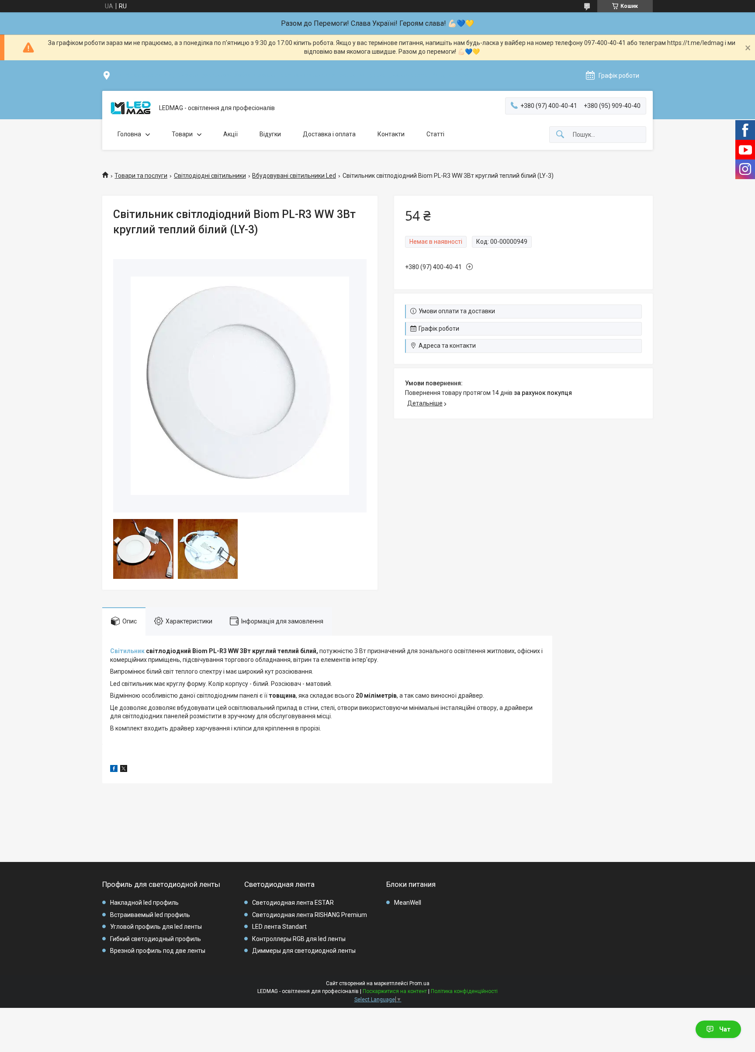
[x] (123, 769)
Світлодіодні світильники (210, 175)
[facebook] (114, 769)
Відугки (270, 134)
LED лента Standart (279, 926)
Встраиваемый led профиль (150, 914)
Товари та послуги (140, 175)
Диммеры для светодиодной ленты (304, 950)
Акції (230, 134)
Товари (182, 134)
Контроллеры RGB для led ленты (299, 938)
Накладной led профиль (144, 902)
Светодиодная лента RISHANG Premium (309, 914)
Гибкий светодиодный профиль (155, 938)
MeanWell (407, 902)
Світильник (127, 650)
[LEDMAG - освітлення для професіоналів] (130, 108)
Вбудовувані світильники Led (294, 175)
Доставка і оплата (329, 134)
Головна (129, 134)
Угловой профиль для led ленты (156, 926)
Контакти (391, 134)
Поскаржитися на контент (395, 991)
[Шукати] (560, 135)
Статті (435, 134)
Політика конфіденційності (464, 991)
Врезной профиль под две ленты (157, 950)
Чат (725, 1029)
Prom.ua (419, 983)
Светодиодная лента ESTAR (293, 902)
